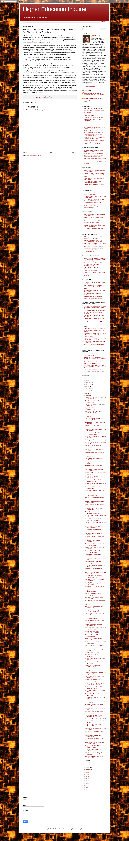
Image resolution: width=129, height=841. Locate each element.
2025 (85, 380)
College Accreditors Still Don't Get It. (93, 109)
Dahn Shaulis (96, 35)
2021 (85, 778)
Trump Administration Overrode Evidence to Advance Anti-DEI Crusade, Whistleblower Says (94, 264)
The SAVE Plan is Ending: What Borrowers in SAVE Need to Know (95, 134)
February (87, 767)
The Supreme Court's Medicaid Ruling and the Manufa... (95, 459)
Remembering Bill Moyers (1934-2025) (95, 452)
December (88, 382)
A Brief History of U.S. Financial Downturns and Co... (93, 541)
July (86, 393)
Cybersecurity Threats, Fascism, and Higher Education (94, 544)
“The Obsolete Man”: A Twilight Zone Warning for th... (94, 753)
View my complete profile (88, 86)
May (86, 760)
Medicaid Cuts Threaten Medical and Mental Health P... (94, 694)
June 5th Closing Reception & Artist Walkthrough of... (94, 750)
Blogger (83, 829)
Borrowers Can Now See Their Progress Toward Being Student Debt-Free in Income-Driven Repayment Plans (94, 142)
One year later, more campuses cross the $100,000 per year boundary (94, 171)
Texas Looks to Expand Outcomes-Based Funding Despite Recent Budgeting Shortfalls (94, 274)
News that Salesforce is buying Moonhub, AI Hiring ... (93, 725)
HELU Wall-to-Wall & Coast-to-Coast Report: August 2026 (93, 151)
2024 (85, 772)
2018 (85, 785)
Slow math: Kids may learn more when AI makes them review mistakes (94, 229)
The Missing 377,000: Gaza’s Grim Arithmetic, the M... (94, 487)
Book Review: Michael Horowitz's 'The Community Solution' (93, 114)
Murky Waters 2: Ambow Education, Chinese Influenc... (94, 470)
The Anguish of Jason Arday (91, 270)
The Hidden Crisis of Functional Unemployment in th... (93, 494)
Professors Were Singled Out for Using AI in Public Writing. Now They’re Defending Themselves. (95, 307)
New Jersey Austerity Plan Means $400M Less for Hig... (93, 666)
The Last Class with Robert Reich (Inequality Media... (93, 419)
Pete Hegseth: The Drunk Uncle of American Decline (94, 736)
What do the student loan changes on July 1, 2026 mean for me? (94, 128)
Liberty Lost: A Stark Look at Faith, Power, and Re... (93, 462)
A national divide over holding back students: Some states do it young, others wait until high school (94, 225)
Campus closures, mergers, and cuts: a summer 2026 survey (94, 185)
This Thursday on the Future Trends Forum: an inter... (94, 739)
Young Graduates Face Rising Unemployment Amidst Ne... (93, 562)
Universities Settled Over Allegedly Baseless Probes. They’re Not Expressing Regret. (94, 287)
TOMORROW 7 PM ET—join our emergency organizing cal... (93, 716)
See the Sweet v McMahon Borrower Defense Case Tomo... (94, 498)
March (87, 765)
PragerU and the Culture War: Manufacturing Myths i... (92, 590)
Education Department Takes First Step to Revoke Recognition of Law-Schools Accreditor (94, 312)
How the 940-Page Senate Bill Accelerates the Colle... (93, 426)
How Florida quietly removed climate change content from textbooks (93, 221)
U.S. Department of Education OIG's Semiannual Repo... (94, 732)
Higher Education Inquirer (55, 9)
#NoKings (87, 604)
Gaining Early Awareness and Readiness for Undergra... (92, 632)
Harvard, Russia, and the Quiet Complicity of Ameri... (93, 446)
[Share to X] (47, 97)
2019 (85, 783)
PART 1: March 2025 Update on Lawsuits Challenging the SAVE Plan (94, 138)
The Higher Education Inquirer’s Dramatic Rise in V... (93, 576)
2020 (85, 781)
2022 (85, 776)
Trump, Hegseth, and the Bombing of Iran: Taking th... (94, 555)
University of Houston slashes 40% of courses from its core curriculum (93, 237)
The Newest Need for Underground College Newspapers (94, 617)
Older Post (73, 152)
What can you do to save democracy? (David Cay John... (94, 743)
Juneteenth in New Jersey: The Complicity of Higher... (93, 551)
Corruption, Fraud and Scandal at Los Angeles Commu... (95, 635)
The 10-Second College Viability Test (93, 117)
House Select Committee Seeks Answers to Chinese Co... (93, 519)
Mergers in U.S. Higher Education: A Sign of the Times (94, 746)
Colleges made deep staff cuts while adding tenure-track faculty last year (93, 241)
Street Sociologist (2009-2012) (92, 98)
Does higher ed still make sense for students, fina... (94, 477)
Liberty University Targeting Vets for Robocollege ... (94, 597)
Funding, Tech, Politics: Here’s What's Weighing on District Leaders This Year (94, 370)
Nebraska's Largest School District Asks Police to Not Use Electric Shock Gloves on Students (95, 359)
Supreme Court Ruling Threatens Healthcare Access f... (93, 466)
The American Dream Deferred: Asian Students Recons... (94, 614)
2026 (85, 378)
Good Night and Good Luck (92, 652)
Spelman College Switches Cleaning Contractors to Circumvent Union (93, 156)
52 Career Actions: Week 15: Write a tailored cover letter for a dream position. (94, 203)
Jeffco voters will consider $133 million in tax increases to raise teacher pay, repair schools (94, 330)
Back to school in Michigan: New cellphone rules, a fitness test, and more (95, 338)
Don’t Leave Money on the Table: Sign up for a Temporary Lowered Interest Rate (94, 131)
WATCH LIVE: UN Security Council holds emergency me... (94, 526)
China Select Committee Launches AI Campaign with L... (94, 491)
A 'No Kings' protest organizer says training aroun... (94, 607)
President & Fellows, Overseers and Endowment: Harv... (94, 537)
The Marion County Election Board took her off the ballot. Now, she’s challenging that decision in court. (95, 335)
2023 (85, 774)
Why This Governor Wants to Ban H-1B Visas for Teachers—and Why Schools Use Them (95, 367)
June (86, 395)
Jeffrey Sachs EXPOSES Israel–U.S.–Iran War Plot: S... (94, 530)
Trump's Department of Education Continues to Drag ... (93, 433)
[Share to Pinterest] (51, 97)
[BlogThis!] (46, 97)
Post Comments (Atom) (36, 155)
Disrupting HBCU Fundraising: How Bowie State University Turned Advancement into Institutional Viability (95, 260)
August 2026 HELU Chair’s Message (93, 153)
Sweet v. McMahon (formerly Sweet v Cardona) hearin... (94, 646)
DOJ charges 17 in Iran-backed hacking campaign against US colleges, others (94, 247)
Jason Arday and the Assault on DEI (93, 322)
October (87, 386)
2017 (85, 787)
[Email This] (44, 97)
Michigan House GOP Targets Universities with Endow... (92, 610)
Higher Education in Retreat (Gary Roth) (95, 718)
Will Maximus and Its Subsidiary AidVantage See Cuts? (93, 412)
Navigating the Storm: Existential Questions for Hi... (93, 625)
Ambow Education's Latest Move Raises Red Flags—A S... (95, 628)
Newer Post (26, 152)
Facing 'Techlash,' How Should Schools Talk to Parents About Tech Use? (94, 362)
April (86, 763)
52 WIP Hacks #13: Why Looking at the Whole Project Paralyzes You (94, 200)
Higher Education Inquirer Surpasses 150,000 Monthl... (94, 408)
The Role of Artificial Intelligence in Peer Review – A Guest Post (94, 206)
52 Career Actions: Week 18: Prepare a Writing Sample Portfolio (94, 193)
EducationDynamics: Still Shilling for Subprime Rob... (94, 548)
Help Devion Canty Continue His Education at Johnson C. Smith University (95, 159)
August (87, 391)
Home (50, 152)
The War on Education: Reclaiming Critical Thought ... (94, 669)
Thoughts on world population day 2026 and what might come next (94, 182)
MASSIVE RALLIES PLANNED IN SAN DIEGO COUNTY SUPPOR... (95, 684)
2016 (85, 789)
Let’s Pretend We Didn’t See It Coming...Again (93, 594)
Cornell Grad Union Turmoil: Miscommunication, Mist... (92, 512)
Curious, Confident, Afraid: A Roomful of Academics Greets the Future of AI (94, 319)
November (88, 384)
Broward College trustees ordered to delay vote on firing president (95, 244)
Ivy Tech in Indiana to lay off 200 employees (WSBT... (93, 687)
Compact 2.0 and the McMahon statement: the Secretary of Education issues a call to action (94, 175)
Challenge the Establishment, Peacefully (95, 440)
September (88, 388)
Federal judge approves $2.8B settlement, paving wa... (93, 680)
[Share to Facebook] (49, 97)
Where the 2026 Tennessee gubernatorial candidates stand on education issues (94, 345)
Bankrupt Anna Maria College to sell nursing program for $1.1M (93, 250)
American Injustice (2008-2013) (92, 93)
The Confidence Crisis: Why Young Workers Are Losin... (94, 480)
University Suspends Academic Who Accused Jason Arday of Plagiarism (93, 297)
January (87, 769)
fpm (73, 829)
